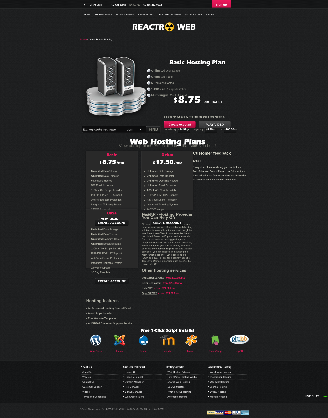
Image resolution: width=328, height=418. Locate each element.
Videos (86, 391)
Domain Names (125, 14)
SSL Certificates (175, 386)
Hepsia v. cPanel (134, 377)
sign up (221, 4)
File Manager (132, 386)
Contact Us (88, 381)
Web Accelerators (134, 396)
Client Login (96, 4)
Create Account (180, 124)
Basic (112, 154)
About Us (87, 372)
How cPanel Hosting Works (182, 377)
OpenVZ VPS (149, 293)
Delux (167, 154)
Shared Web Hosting (178, 381)
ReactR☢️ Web (164, 27)
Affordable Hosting (177, 396)
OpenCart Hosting (219, 381)
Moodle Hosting (218, 396)
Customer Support (92, 386)
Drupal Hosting (218, 391)
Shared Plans (103, 14)
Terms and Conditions (94, 396)
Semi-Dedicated (151, 283)
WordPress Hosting (220, 372)
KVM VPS (147, 288)
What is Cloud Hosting (179, 391)
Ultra (112, 213)
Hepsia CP (130, 372)
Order (210, 14)
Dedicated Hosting (169, 14)
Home (87, 14)
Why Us (86, 377)
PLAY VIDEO (215, 124)
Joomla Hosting (218, 386)
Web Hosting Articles (178, 372)
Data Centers (193, 14)
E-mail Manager (133, 391)
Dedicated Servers (153, 277)
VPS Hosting (145, 14)
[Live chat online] (316, 396)
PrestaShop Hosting (220, 377)
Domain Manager (134, 381)
